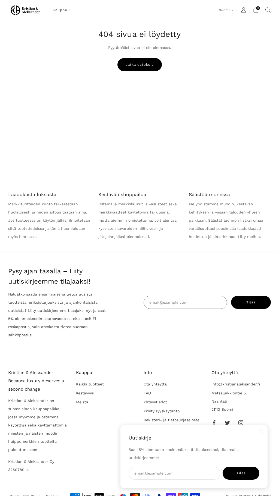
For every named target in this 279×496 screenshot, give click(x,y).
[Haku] (268, 9)
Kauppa (60, 10)
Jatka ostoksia (140, 64)
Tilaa (241, 473)
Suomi (224, 10)
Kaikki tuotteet (90, 384)
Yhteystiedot (155, 402)
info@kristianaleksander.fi (235, 384)
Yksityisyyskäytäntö (162, 411)
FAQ (147, 393)
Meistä (82, 402)
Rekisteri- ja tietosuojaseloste (171, 420)
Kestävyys (85, 393)
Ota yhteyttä (155, 384)
